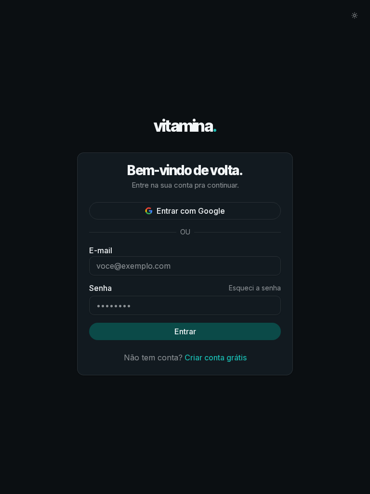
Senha (100, 288)
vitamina (185, 126)
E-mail (100, 250)
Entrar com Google (191, 211)
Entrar (185, 331)
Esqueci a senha (255, 288)
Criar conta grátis (216, 357)
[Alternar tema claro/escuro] (354, 15)
